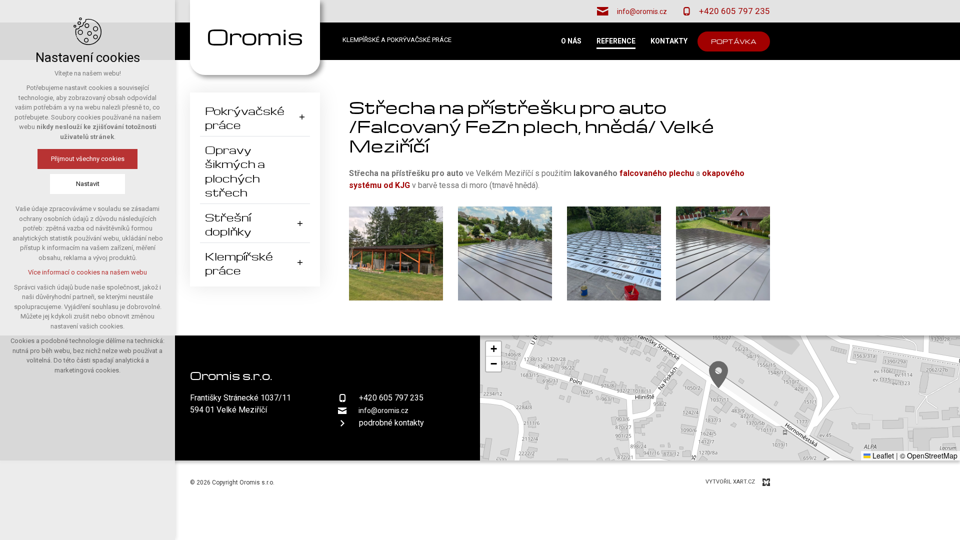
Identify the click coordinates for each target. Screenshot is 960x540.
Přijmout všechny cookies (87, 158)
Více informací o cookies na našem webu (87, 272)
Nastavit (88, 184)
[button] (718, 374)
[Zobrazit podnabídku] (302, 117)
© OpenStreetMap (929, 455)
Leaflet (882, 455)
